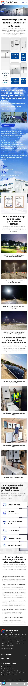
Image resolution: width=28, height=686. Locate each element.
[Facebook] (2, 648)
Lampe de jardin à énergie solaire (15, 81)
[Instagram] (12, 648)
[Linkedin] (5, 648)
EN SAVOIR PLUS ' (4, 83)
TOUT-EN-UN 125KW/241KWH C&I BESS (15, 56)
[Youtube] (9, 648)
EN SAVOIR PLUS (8, 125)
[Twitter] (7, 648)
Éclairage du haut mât (23, 81)
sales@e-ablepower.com (8, 668)
